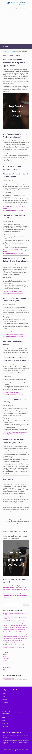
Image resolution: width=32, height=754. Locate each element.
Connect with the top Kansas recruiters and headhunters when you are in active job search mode (15, 595)
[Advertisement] (16, 27)
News (3, 717)
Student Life (6, 663)
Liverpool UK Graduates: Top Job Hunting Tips (14, 629)
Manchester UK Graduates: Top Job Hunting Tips (14, 625)
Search (4, 602)
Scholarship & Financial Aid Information (13, 210)
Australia (5, 654)
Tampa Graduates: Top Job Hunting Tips (12, 642)
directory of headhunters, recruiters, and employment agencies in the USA (15, 589)
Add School (5, 726)
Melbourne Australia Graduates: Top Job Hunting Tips (15, 638)
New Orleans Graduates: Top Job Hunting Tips (14, 645)
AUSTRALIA (5, 703)
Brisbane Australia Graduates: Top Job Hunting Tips (15, 636)
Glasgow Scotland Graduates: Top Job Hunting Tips (15, 627)
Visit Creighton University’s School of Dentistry (15, 432)
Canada (4, 656)
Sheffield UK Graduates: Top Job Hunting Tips (14, 621)
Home (5, 51)
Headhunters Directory (8, 587)
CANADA (4, 699)
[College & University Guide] (16, 3)
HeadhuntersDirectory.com (11, 740)
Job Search (5, 660)
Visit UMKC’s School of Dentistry (11, 392)
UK (3, 665)
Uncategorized (6, 667)
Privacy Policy (18, 750)
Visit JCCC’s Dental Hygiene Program (12, 291)
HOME (4, 693)
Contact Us (5, 723)
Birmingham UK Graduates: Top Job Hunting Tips (14, 631)
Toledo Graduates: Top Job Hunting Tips (12, 640)
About (4, 720)
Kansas (13, 51)
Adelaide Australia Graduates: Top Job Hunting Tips (15, 634)
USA (9, 51)
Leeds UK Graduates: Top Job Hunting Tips (13, 623)
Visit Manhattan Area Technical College (13, 334)
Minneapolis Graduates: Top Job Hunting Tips (14, 647)
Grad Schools (6, 658)
